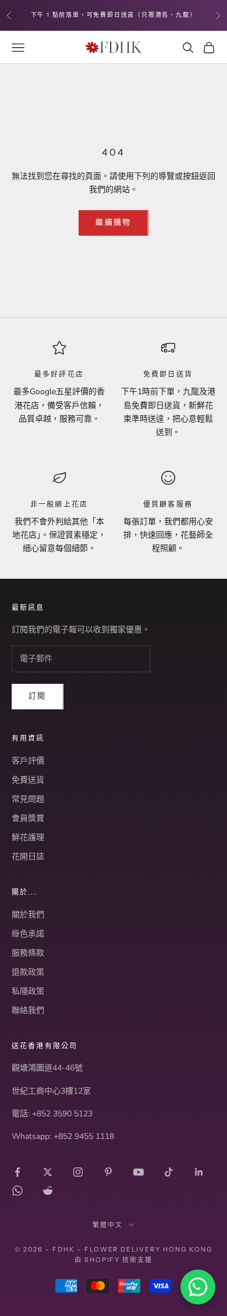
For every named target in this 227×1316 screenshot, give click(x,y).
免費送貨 (28, 779)
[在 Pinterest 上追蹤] (108, 1172)
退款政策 (28, 972)
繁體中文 (108, 1225)
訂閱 (38, 696)
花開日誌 (28, 856)
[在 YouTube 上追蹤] (138, 1172)
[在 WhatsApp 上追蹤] (17, 1190)
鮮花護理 (28, 837)
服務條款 (28, 952)
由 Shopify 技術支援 (114, 1260)
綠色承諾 (28, 933)
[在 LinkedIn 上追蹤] (199, 1172)
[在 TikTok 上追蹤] (169, 1172)
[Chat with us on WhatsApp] (197, 1287)
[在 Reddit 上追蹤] (48, 1190)
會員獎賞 (28, 818)
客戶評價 (28, 760)
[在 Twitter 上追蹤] (48, 1172)
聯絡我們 (28, 1010)
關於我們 (28, 914)
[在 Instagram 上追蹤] (78, 1172)
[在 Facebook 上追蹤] (17, 1172)
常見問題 (28, 799)
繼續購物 (113, 222)
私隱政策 (28, 991)
